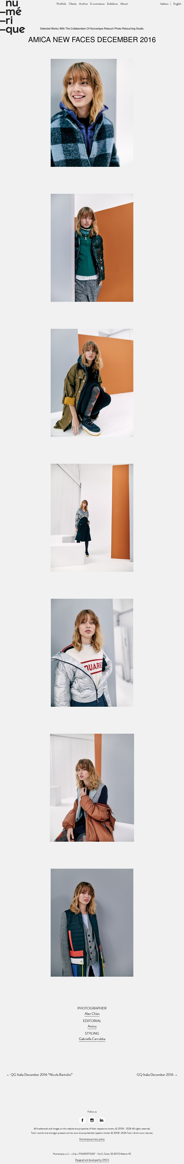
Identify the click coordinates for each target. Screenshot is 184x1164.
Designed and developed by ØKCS (92, 1160)
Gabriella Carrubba (92, 1038)
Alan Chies (92, 1013)
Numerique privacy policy (92, 1139)
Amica (92, 1026)
